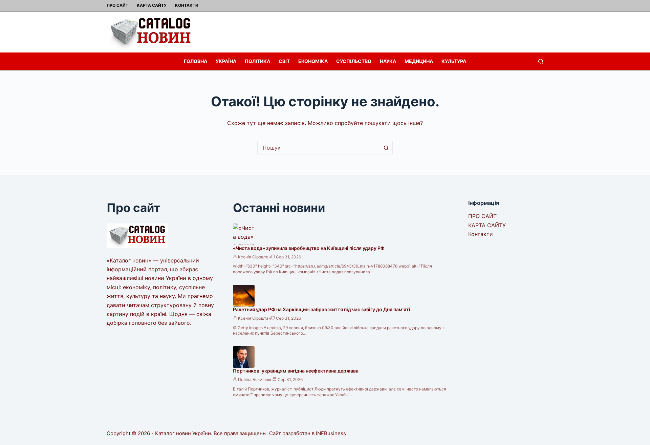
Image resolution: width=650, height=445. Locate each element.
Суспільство (353, 61)
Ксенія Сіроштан (254, 256)
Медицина (419, 61)
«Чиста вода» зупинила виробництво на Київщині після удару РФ (309, 248)
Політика (257, 61)
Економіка (313, 61)
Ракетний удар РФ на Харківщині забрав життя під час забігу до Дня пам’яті (321, 309)
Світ (284, 61)
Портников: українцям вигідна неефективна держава (296, 371)
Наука (388, 61)
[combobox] (319, 147)
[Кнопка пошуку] (386, 147)
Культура (453, 61)
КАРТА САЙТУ (152, 5)
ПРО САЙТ (117, 5)
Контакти (186, 5)
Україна (226, 61)
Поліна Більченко (255, 379)
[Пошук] (540, 61)
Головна (195, 61)
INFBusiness (331, 433)
